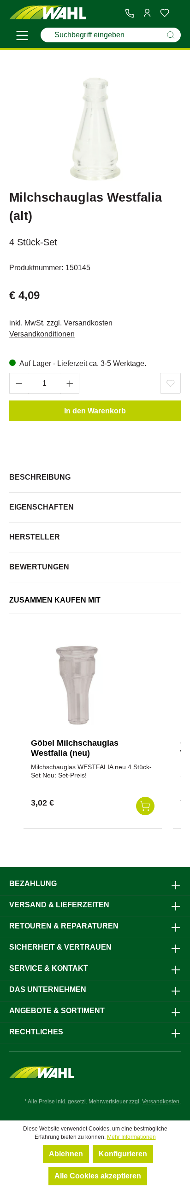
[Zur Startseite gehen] (47, 13)
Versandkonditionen (42, 334)
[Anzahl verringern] (19, 383)
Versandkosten (160, 1101)
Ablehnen (66, 1154)
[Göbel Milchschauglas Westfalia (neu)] (77, 685)
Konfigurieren (123, 1154)
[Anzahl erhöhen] (70, 383)
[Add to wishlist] (170, 383)
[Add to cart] (145, 806)
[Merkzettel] (164, 12)
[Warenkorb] (177, 13)
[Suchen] (170, 35)
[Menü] (22, 37)
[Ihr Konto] (147, 12)
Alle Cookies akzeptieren (97, 1176)
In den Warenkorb (95, 411)
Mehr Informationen (131, 1137)
